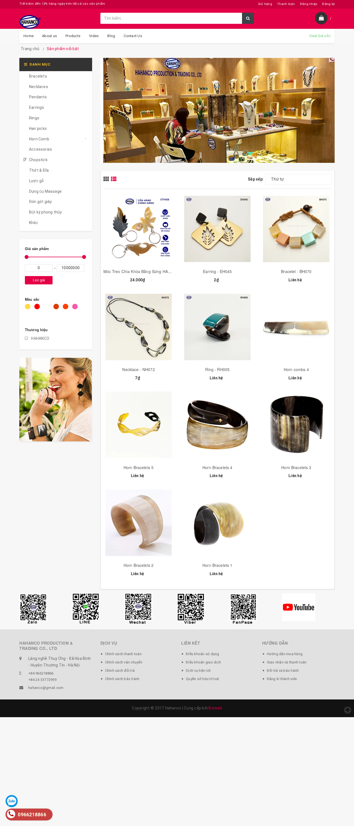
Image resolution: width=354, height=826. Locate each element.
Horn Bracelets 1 (217, 565)
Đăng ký (328, 4)
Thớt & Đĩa (39, 170)
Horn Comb (39, 139)
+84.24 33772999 (42, 680)
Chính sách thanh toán (123, 654)
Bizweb (215, 708)
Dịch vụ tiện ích (198, 670)
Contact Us (133, 36)
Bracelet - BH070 (296, 271)
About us (49, 36)
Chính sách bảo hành (122, 679)
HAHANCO (39, 338)
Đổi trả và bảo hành (283, 670)
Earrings (36, 107)
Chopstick (38, 160)
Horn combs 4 (296, 369)
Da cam (66, 309)
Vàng (28, 309)
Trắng (47, 309)
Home (28, 36)
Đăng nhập (308, 4)
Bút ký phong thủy (45, 212)
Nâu (57, 309)
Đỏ (37, 309)
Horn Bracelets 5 (138, 467)
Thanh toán (286, 4)
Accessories (40, 149)
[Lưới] (107, 179)
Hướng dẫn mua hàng (285, 654)
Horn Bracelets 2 (138, 565)
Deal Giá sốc (319, 36)
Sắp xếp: (256, 179)
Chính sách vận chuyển (123, 662)
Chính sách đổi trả (120, 670)
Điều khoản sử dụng (202, 654)
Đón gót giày (40, 201)
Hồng (75, 309)
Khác (33, 222)
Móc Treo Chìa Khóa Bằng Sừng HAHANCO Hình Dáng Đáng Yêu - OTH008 (171, 271)
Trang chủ (30, 49)
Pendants (38, 97)
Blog (111, 36)
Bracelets (38, 76)
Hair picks (38, 128)
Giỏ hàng (265, 4)
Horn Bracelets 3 (296, 467)
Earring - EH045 (217, 271)
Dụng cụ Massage (45, 191)
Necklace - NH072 (138, 369)
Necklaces (38, 86)
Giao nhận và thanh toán (287, 662)
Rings (34, 118)
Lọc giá (39, 280)
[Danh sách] (114, 179)
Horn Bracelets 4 (217, 467)
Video (94, 36)
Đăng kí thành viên (282, 679)
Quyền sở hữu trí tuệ (202, 679)
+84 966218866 (40, 673)
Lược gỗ (36, 181)
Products (73, 36)
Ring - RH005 (217, 369)
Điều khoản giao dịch (203, 662)
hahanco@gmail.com (45, 688)
